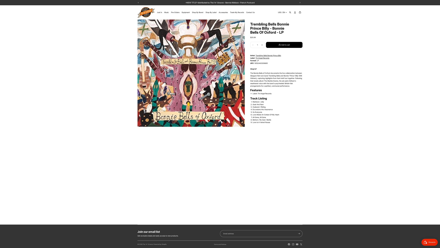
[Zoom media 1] (191, 73)
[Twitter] (301, 244)
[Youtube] (297, 244)
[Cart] (299, 12)
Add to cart (285, 45)
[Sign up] (299, 233)
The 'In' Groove (148, 244)
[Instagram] (293, 244)
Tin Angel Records (262, 58)
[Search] (290, 12)
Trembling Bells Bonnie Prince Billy (268, 55)
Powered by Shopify (160, 244)
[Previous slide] (138, 2)
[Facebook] (289, 244)
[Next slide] (299, 2)
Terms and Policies (220, 244)
